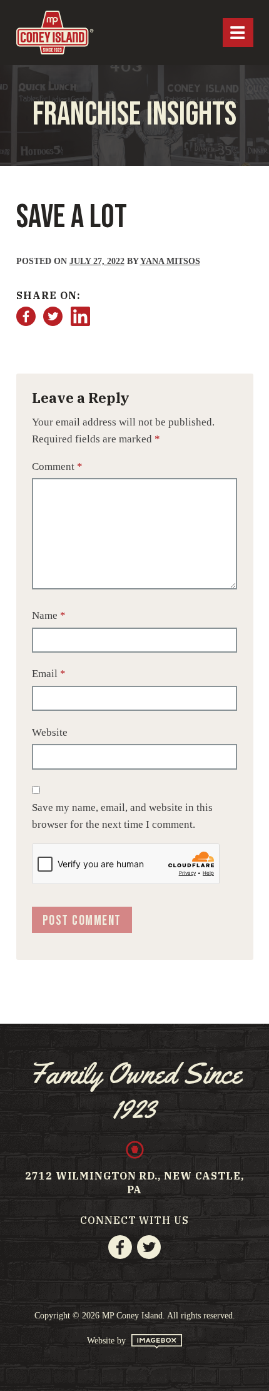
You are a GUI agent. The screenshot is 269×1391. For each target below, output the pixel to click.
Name (49, 615)
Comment (57, 466)
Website (50, 732)
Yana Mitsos (170, 261)
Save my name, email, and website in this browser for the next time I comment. (122, 816)
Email (49, 674)
